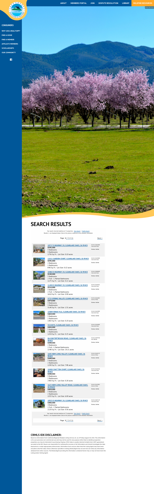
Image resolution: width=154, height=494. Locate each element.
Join (92, 3)
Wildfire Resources (142, 3)
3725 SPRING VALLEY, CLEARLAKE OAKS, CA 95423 (68, 298)
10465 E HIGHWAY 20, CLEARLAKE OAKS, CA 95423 (68, 272)
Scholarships (8, 48)
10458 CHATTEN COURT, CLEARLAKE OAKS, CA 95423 (66, 370)
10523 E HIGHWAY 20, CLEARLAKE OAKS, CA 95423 (68, 400)
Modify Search (86, 231)
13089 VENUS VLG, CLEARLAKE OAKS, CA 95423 (66, 312)
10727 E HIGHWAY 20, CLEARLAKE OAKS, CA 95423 (68, 245)
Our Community (9, 52)
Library (125, 3)
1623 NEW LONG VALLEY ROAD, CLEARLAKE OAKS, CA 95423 (68, 386)
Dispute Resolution (108, 3)
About (63, 3)
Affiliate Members (10, 44)
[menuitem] (11, 31)
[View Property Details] (39, 248)
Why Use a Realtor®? (11, 31)
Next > (99, 238)
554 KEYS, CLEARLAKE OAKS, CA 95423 (63, 325)
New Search (77, 231)
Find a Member (8, 39)
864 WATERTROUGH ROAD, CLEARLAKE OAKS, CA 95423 (67, 339)
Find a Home (7, 35)
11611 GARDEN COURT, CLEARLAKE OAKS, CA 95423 (68, 258)
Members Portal (79, 3)
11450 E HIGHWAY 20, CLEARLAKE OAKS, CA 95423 (68, 285)
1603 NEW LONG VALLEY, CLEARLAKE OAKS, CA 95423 (66, 355)
